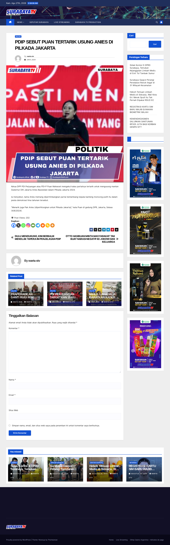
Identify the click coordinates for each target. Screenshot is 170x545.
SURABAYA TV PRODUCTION (88, 22)
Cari (131, 35)
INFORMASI (133, 462)
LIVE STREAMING (62, 22)
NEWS (20, 22)
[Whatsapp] (23, 225)
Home (111, 540)
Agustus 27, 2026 (21, 474)
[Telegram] (38, 225)
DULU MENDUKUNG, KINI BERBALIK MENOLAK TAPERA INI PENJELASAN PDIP (38, 237)
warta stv (30, 56)
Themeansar (52, 540)
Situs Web (13, 410)
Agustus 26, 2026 (60, 474)
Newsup (42, 540)
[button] (157, 22)
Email (12, 395)
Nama (12, 379)
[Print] (43, 225)
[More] (52, 225)
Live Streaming (122, 540)
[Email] (33, 225)
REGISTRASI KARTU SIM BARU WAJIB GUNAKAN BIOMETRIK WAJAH (141, 109)
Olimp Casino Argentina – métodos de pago (147, 540)
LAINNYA (14, 462)
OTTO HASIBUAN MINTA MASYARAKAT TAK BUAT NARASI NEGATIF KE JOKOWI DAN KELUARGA (90, 239)
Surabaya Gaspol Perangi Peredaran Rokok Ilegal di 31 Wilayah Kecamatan (142, 83)
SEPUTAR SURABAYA (39, 22)
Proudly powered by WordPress (18, 540)
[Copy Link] (47, 225)
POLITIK (18, 36)
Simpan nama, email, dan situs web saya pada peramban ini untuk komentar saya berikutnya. (56, 425)
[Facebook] (13, 225)
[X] (18, 225)
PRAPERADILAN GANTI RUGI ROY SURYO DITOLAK (22, 297)
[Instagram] (28, 225)
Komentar (14, 328)
